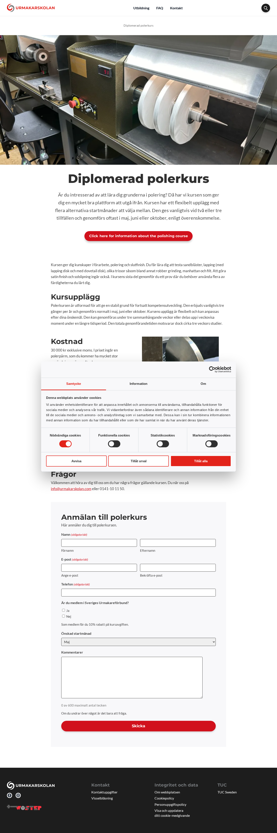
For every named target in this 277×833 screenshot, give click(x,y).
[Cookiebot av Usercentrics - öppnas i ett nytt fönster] (212, 369)
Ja (67, 610)
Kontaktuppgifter (104, 792)
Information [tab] (138, 383)
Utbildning (141, 8)
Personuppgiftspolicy (170, 804)
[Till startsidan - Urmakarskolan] (31, 8)
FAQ (159, 8)
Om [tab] (203, 383)
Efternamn (147, 550)
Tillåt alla (201, 461)
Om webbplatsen (167, 792)
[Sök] (265, 8)
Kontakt (176, 8)
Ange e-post (69, 575)
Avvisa (76, 461)
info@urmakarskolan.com (71, 488)
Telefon (75, 584)
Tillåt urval (139, 461)
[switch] (114, 443)
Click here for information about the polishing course (138, 236)
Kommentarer (72, 652)
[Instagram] (18, 795)
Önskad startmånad (76, 633)
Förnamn (67, 550)
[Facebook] (9, 795)
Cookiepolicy (164, 798)
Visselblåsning (102, 798)
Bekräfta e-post (151, 575)
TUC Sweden (227, 792)
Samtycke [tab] (73, 383)
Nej (68, 616)
